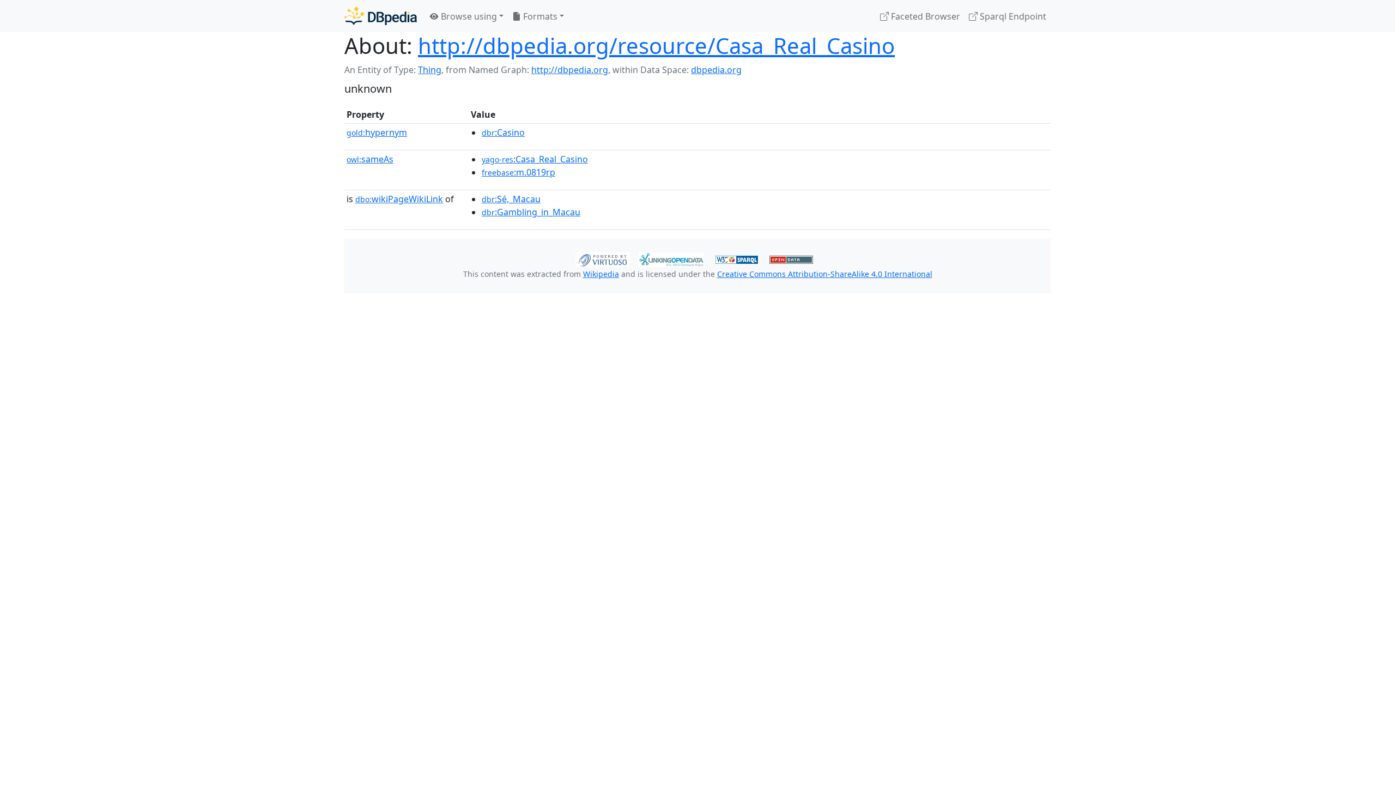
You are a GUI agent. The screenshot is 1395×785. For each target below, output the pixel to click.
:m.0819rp (518, 172)
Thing (429, 70)
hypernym (377, 132)
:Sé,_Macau (511, 199)
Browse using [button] (468, 16)
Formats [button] (539, 16)
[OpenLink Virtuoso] (602, 258)
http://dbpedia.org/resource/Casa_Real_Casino (656, 46)
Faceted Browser (924, 16)
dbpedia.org (716, 70)
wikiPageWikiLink (399, 199)
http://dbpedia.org (569, 70)
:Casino (503, 132)
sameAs (370, 159)
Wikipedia (601, 274)
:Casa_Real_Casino (535, 159)
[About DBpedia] (380, 16)
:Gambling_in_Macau (531, 212)
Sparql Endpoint (1012, 16)
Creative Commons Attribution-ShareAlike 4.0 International (824, 274)
